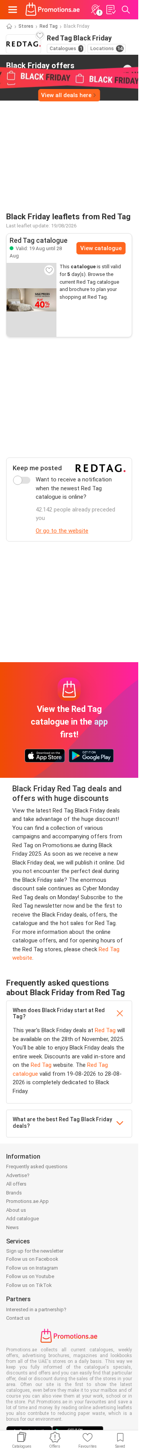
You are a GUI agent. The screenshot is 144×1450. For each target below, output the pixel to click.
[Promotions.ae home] (52, 9)
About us (16, 1210)
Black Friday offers (40, 69)
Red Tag (49, 26)
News (12, 1227)
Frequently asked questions (37, 1166)
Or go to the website (62, 530)
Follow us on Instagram (32, 1268)
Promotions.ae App (27, 1201)
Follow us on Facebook (32, 1259)
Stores (25, 26)
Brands (14, 1193)
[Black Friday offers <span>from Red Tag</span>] (127, 69)
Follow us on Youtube (30, 1276)
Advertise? (18, 1175)
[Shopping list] (110, 9)
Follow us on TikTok (29, 1285)
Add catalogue (22, 1218)
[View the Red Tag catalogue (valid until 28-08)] (31, 300)
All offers (16, 1184)
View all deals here (66, 95)
